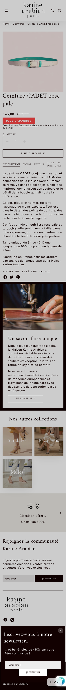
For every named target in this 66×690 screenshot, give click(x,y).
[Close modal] (60, 630)
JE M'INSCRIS (33, 673)
